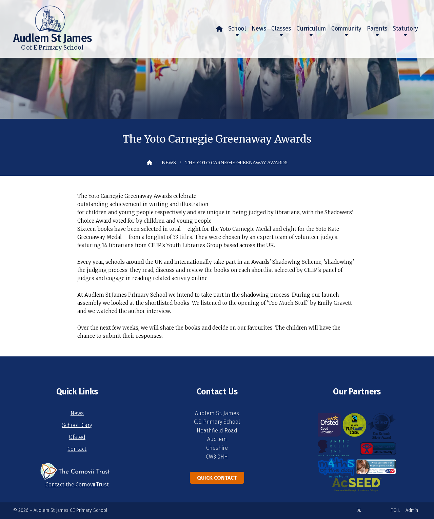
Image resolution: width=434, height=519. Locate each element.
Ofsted (77, 437)
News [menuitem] (259, 28)
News (169, 163)
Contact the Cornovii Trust (77, 484)
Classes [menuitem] (281, 28)
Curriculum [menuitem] (311, 28)
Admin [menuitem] (412, 510)
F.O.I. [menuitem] (395, 510)
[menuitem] (219, 29)
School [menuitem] (237, 28)
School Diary (77, 425)
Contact (76, 449)
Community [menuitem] (346, 28)
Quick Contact (217, 478)
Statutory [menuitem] (405, 28)
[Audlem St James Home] (39, 16)
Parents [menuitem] (377, 28)
